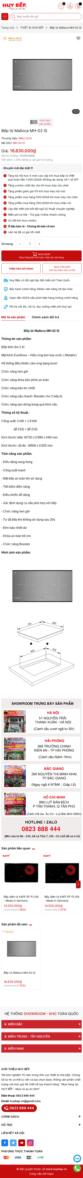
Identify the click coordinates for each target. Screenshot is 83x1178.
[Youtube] (21, 1142)
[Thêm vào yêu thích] (78, 38)
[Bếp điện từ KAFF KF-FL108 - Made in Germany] (61, 873)
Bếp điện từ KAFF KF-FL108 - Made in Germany (61, 898)
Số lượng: (7, 243)
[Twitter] (13, 1142)
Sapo (50, 1173)
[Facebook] (4, 1142)
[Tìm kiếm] (14, 16)
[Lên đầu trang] (77, 1149)
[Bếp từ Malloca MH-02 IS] (21, 949)
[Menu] (4, 16)
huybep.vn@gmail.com (25, 1101)
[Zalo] (77, 1158)
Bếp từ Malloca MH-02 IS (19, 972)
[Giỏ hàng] (78, 6)
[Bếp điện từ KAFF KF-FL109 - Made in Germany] (21, 873)
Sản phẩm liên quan (15, 848)
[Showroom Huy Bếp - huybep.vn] (14, 6)
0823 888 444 (25, 1095)
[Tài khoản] (70, 6)
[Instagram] (30, 1142)
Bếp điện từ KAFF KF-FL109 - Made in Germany (21, 898)
